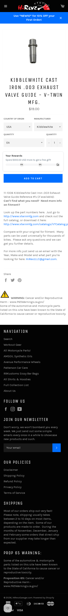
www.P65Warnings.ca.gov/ (21, 586)
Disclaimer (11, 469)
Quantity (51, 134)
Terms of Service (14, 493)
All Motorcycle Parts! (17, 350)
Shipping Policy (14, 475)
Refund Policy (13, 481)
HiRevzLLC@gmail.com (41, 259)
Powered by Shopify (43, 597)
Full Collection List (16, 385)
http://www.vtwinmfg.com (21, 216)
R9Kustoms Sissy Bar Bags (21, 373)
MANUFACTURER (42, 119)
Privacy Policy (12, 487)
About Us (10, 390)
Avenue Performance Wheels (22, 362)
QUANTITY (9, 134)
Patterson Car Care (16, 367)
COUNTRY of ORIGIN (14, 119)
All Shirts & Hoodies (17, 379)
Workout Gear (12, 344)
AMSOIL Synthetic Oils (18, 356)
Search (8, 339)
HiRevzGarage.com (22, 597)
